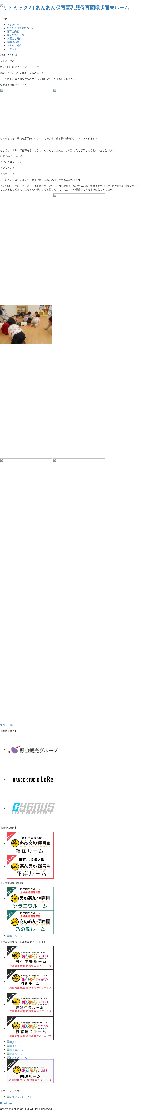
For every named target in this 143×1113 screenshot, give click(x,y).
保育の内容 (13, 31)
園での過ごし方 (15, 35)
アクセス (12, 49)
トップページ (14, 24)
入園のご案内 (14, 38)
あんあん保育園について (20, 28)
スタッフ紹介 (14, 45)
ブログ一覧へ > (8, 725)
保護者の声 (13, 42)
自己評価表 (6, 1103)
